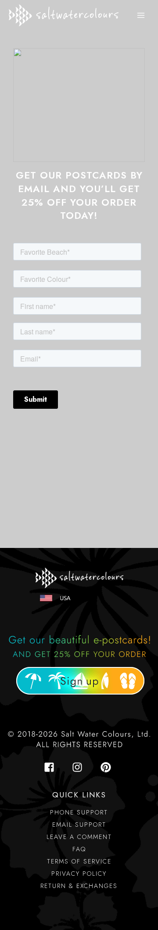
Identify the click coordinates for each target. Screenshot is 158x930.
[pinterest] (107, 767)
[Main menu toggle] (141, 15)
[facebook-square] (52, 767)
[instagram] (80, 767)
